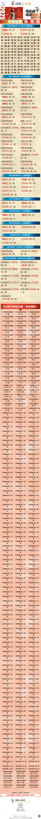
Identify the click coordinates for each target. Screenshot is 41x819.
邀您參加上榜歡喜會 (36, 16)
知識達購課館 (20, 804)
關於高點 (18, 809)
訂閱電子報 (22, 810)
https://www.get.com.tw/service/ (22, 816)
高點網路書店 (20, 805)
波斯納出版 (20, 807)
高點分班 (22, 809)
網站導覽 (18, 810)
